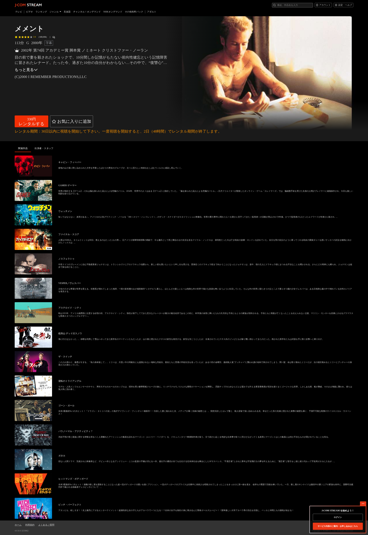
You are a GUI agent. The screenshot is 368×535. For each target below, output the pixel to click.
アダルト (151, 11)
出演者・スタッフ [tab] (43, 148)
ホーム (18, 525)
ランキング (41, 11)
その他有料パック (134, 11)
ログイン (338, 517)
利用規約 (29, 525)
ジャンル (54, 11)
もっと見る (24, 70)
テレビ (18, 11)
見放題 (67, 11)
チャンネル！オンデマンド (87, 11)
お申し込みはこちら (338, 526)
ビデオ (29, 11)
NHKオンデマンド (112, 11)
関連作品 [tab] (23, 148)
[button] (31, 121)
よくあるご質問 (46, 525)
